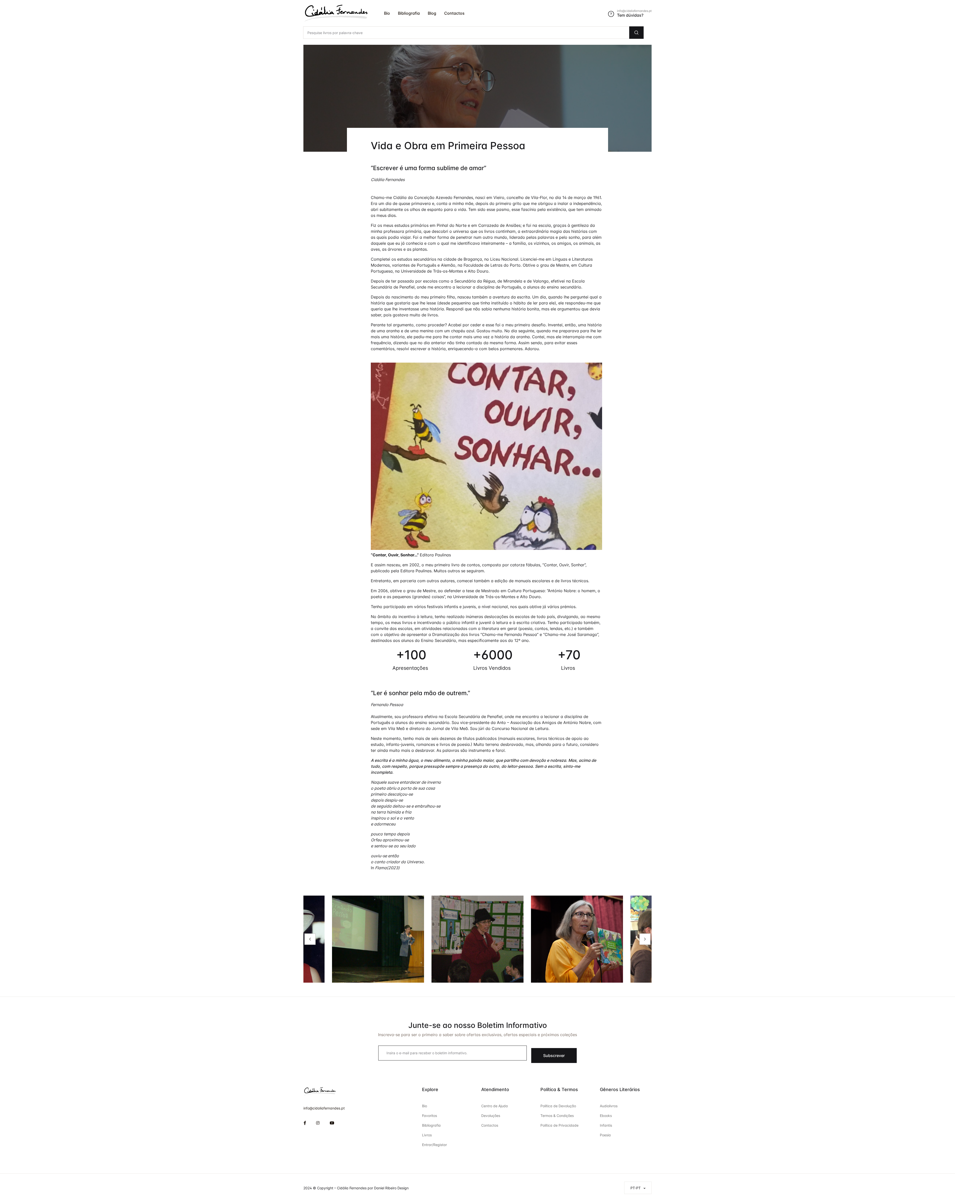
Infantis (606, 1125)
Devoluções (490, 1115)
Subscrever (554, 1055)
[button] (638, 1188)
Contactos (454, 13)
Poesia (605, 1135)
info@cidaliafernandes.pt (324, 1108)
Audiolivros (609, 1106)
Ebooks (606, 1115)
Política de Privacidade (559, 1125)
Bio (387, 13)
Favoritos (429, 1115)
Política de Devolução (558, 1106)
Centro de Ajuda (494, 1106)
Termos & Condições (557, 1115)
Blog (432, 13)
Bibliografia (409, 13)
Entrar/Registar (434, 1145)
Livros (427, 1135)
